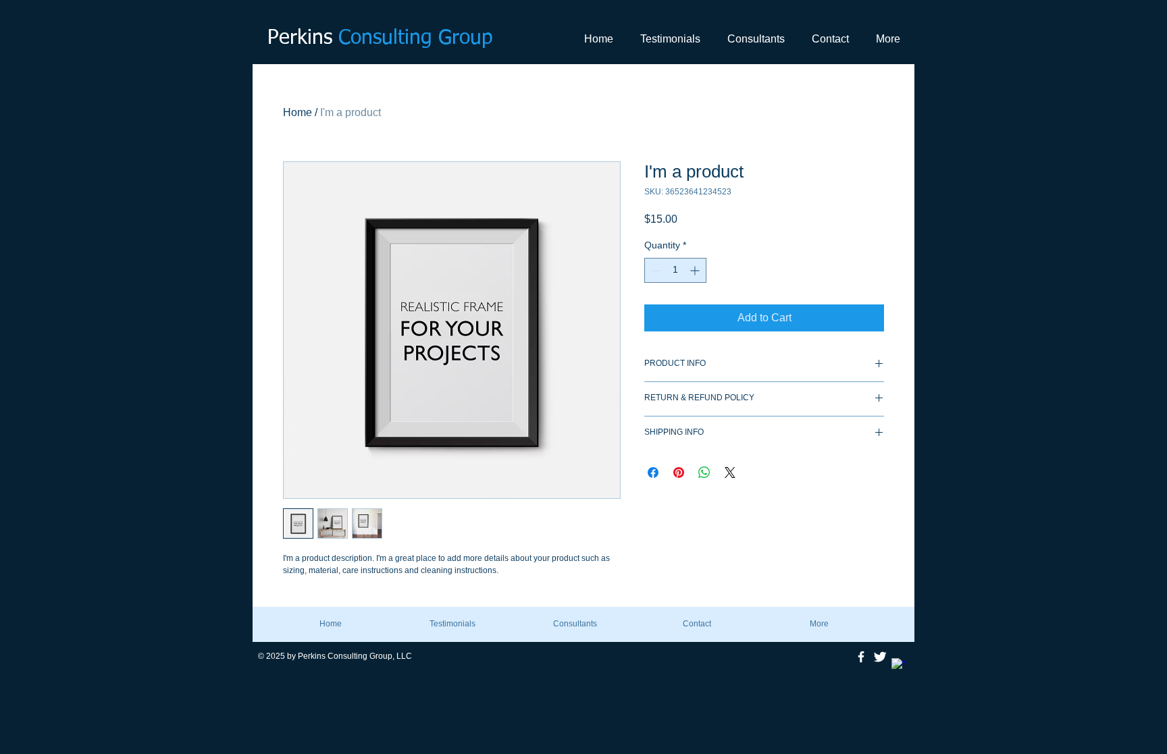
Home (297, 112)
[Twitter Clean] (880, 656)
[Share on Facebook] (653, 472)
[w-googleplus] (898, 665)
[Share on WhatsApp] (704, 472)
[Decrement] (654, 270)
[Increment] (696, 270)
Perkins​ (380, 38)
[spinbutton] (675, 270)
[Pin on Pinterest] (679, 472)
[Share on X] (730, 472)
